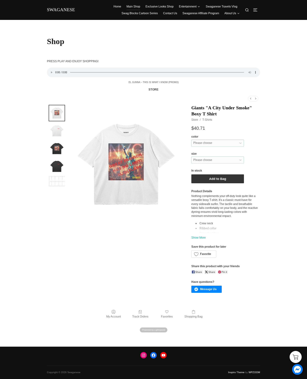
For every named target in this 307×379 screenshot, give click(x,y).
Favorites (167, 316)
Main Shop (133, 6)
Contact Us (170, 13)
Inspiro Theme (236, 372)
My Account (113, 316)
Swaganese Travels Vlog (221, 6)
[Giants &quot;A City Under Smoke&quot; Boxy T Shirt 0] (57, 113)
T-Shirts (207, 119)
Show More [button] (198, 237)
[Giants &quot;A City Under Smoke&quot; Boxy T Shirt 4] (57, 181)
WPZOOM (254, 372)
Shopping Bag (193, 316)
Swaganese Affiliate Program (200, 13)
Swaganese (61, 9)
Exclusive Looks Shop (160, 6)
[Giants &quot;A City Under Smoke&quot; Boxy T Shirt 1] (57, 131)
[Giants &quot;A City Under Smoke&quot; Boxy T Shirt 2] (57, 148)
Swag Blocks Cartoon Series (140, 13)
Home (117, 6)
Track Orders (140, 316)
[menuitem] (250, 98)
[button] (203, 254)
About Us (230, 13)
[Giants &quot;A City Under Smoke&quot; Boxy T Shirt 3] (57, 166)
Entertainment (187, 6)
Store (194, 119)
